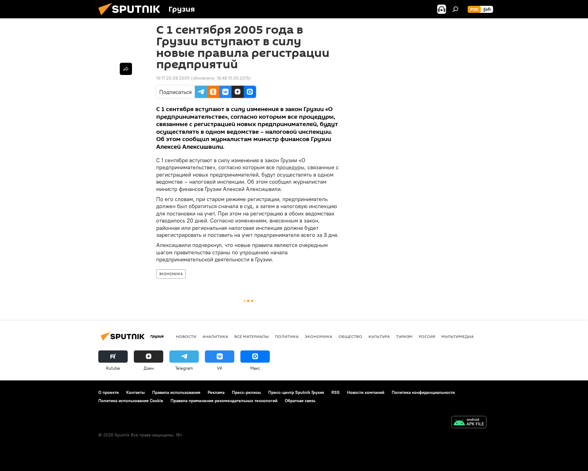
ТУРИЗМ (404, 336)
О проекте (108, 392)
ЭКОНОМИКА (171, 273)
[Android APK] (469, 423)
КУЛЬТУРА (379, 336)
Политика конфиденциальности (423, 392)
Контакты (135, 392)
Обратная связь (300, 400)
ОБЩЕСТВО (350, 336)
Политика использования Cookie (130, 400)
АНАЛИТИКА (215, 336)
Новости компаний (365, 392)
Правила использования (176, 392)
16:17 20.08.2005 (173, 78)
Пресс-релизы (246, 392)
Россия (427, 336)
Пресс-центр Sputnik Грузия (296, 392)
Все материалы (251, 336)
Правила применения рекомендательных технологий (224, 400)
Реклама (216, 392)
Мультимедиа (457, 336)
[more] (126, 69)
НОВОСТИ (186, 336)
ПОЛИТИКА (287, 336)
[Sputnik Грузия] (131, 17)
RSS (335, 392)
